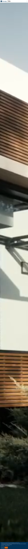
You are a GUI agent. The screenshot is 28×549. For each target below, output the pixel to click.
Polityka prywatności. (7, 545)
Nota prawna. (2, 545)
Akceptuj (6, 547)
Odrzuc (3, 547)
